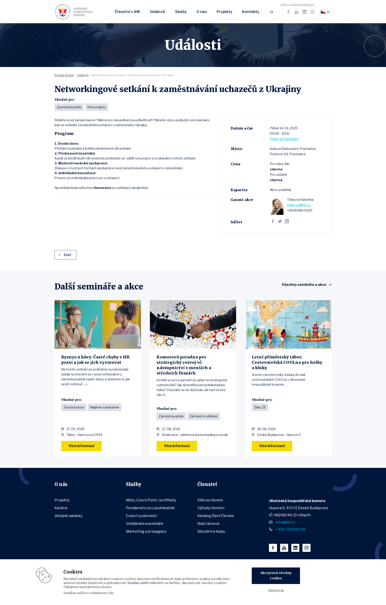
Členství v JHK (127, 12)
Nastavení (276, 590)
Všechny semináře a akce (304, 285)
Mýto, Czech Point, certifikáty (151, 500)
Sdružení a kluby (211, 531)
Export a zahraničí (141, 516)
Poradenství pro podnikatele (150, 508)
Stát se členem (210, 500)
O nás (202, 12)
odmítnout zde (102, 593)
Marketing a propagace (146, 531)
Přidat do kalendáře (284, 139)
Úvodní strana (64, 75)
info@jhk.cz (285, 522)
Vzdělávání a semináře (144, 523)
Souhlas (133, 583)
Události (157, 12)
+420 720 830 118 (290, 529)
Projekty (224, 12)
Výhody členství (210, 508)
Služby (181, 12)
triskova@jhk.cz (298, 205)
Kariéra (61, 508)
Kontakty (250, 12)
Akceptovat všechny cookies (276, 575)
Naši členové (208, 523)
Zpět (67, 255)
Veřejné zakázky (68, 516)
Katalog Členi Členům (215, 516)
